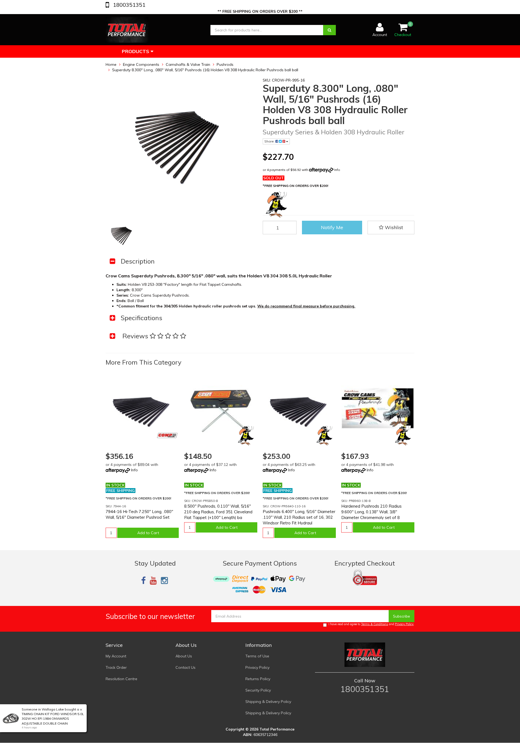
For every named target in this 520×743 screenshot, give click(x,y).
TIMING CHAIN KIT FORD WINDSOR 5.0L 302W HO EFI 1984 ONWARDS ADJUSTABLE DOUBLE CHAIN (53, 718)
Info (337, 170)
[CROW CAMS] (246, 435)
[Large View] (122, 235)
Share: (269, 141)
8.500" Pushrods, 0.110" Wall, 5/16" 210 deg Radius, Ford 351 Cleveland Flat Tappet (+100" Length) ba (218, 512)
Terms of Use (257, 656)
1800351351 (128, 4)
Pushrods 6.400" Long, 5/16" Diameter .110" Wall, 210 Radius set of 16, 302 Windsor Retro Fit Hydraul (299, 517)
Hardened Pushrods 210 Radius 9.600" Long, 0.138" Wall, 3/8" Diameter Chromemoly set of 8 (371, 512)
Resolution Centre (121, 678)
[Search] (329, 30)
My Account (116, 656)
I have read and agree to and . (371, 624)
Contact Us (186, 667)
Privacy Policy (404, 624)
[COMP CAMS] (167, 435)
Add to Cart (148, 532)
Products (136, 51)
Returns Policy (257, 678)
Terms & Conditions (374, 624)
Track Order (116, 667)
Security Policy (258, 690)
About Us (184, 656)
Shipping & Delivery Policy (268, 701)
